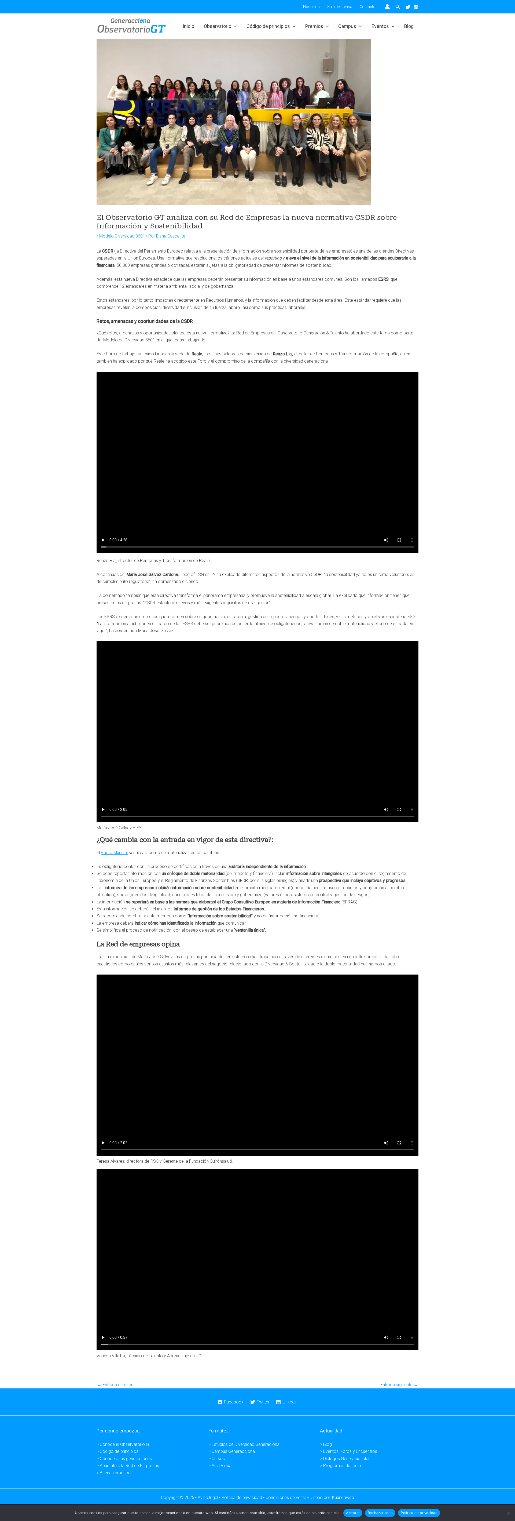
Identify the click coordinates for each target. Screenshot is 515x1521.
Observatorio (217, 26)
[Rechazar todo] (508, 1513)
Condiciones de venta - (288, 1497)
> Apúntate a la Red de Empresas (128, 1465)
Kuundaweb (343, 1497)
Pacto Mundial (114, 852)
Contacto (368, 7)
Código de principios (268, 26)
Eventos (380, 26)
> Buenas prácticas (115, 1472)
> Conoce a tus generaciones (124, 1458)
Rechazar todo (380, 1513)
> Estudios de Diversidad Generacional (244, 1444)
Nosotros (311, 7)
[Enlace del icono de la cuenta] (387, 6)
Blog (409, 26)
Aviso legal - (210, 1497)
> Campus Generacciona (231, 1451)
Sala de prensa (339, 7)
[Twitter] (408, 7)
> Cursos (216, 1458)
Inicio (188, 26)
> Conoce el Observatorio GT (124, 1444)
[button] (397, 6)
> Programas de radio (340, 1465)
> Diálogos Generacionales (345, 1458)
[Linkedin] (416, 7)
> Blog (326, 1444)
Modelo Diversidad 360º (122, 236)
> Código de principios (117, 1451)
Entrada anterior (115, 1385)
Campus (347, 26)
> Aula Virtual (220, 1465)
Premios (314, 26)
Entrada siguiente (399, 1385)
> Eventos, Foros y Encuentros (348, 1451)
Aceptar (353, 1513)
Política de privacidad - (244, 1497)
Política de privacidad (419, 1513)
